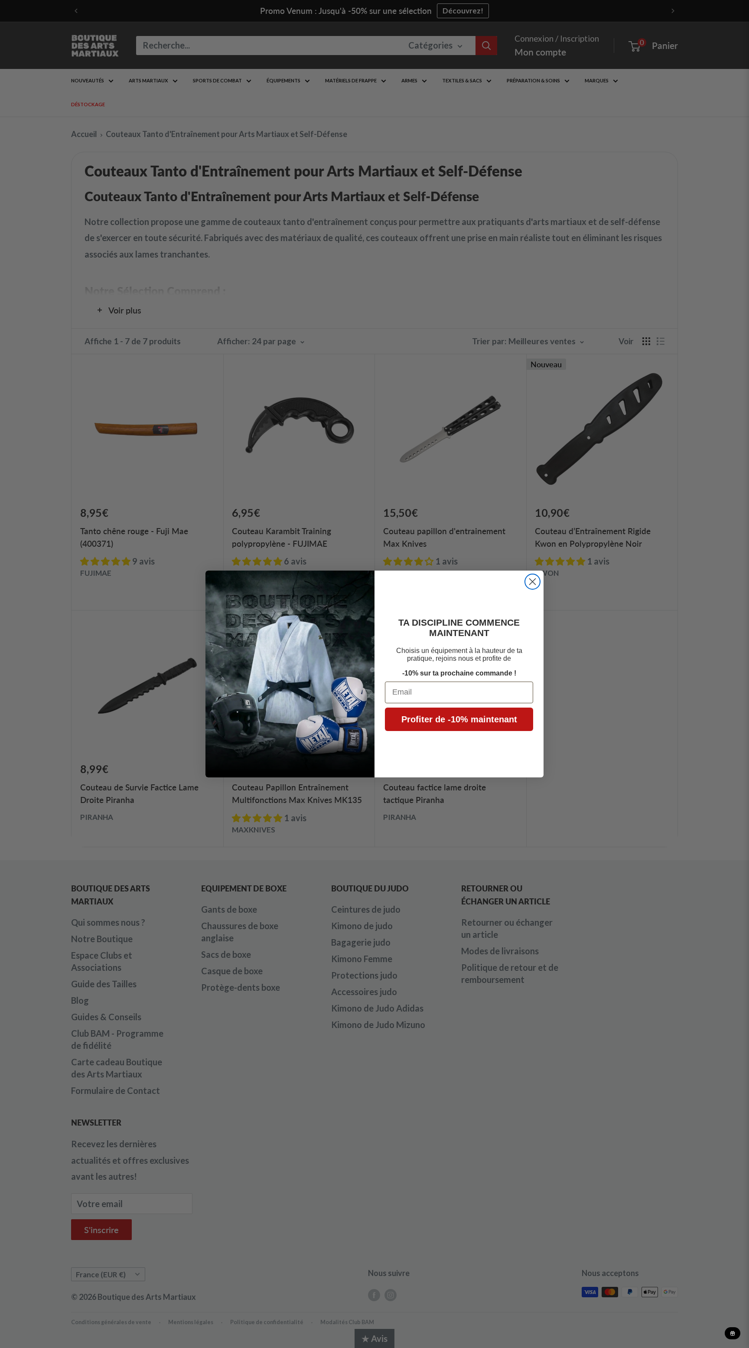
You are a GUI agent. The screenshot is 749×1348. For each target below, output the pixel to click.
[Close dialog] (532, 581)
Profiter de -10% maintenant (459, 719)
